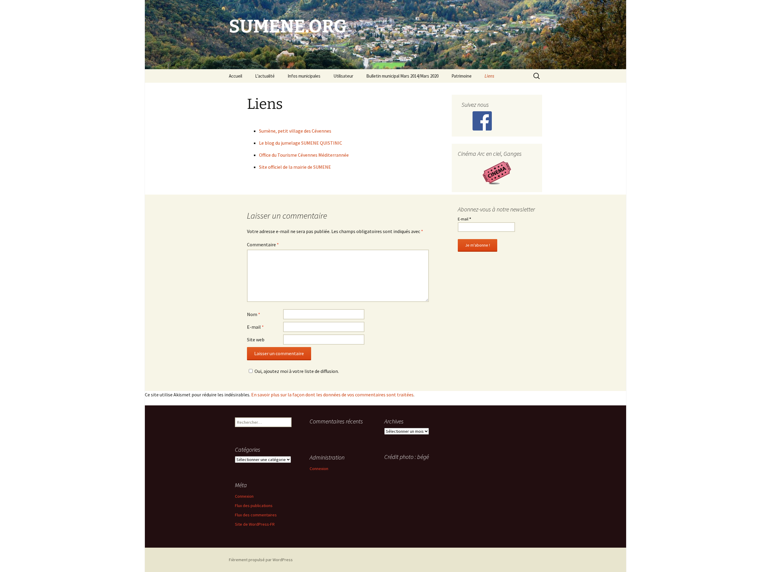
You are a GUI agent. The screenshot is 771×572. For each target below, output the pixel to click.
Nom (253, 314)
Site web (255, 340)
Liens (489, 76)
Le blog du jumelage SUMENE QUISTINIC (300, 143)
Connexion (319, 468)
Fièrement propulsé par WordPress (261, 559)
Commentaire (263, 244)
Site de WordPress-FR (255, 524)
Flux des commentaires (256, 515)
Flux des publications (254, 505)
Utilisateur (343, 76)
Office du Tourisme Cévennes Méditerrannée (304, 155)
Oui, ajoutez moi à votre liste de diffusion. (296, 371)
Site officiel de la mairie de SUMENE (295, 167)
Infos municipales (304, 76)
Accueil (235, 76)
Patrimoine (461, 76)
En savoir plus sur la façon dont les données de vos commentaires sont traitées (332, 395)
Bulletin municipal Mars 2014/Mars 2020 (402, 76)
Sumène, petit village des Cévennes (295, 131)
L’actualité (265, 76)
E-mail (255, 327)
